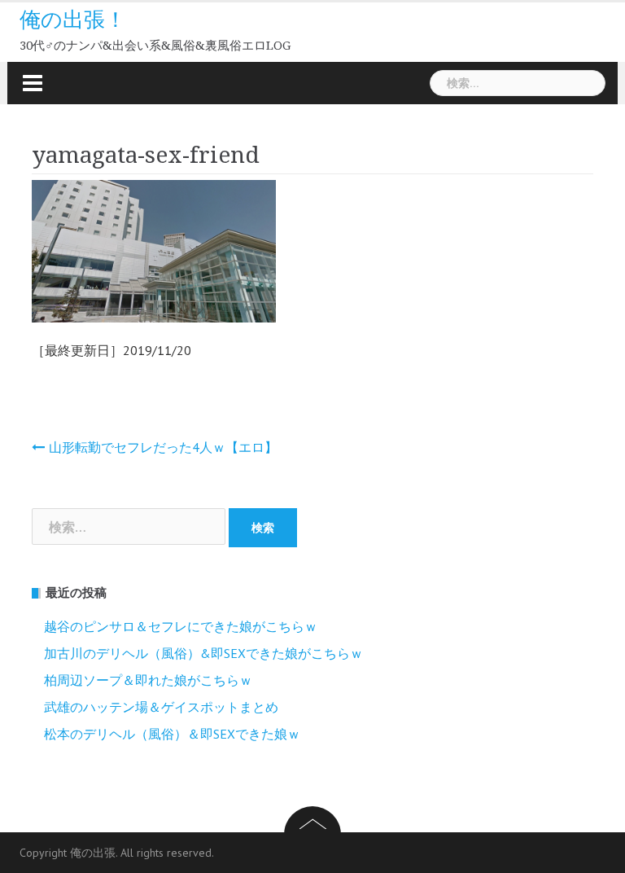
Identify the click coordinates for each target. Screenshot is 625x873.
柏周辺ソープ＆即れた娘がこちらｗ (148, 680)
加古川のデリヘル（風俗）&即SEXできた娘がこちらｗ (203, 653)
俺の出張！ (73, 19)
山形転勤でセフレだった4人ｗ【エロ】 (163, 447)
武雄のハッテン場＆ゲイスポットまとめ (161, 707)
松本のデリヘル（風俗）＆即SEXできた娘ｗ (172, 734)
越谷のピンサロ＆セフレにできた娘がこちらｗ (180, 626)
